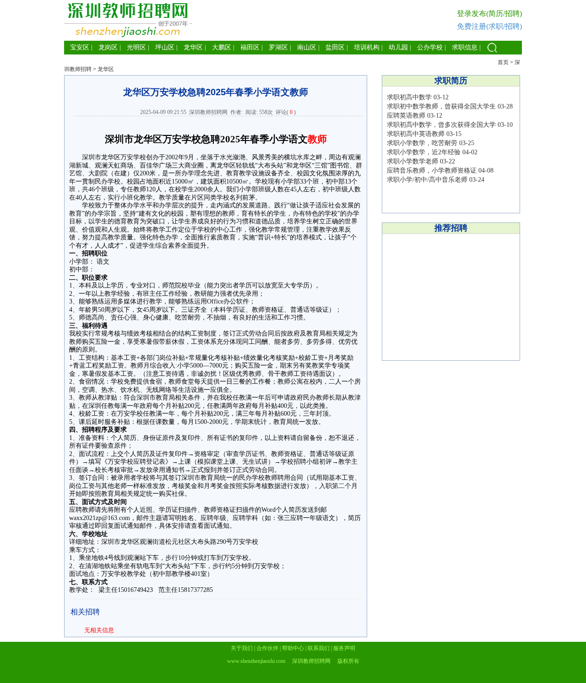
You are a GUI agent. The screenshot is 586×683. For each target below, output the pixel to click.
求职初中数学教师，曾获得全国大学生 (441, 106)
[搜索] (492, 52)
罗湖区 (278, 47)
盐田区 (335, 47)
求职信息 (464, 47)
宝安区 (79, 47)
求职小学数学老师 (412, 161)
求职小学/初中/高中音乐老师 (427, 179)
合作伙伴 (267, 648)
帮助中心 (293, 648)
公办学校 (430, 47)
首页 (503, 62)
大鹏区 (221, 47)
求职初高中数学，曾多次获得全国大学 (441, 124)
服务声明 (344, 648)
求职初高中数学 (409, 97)
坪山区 (164, 47)
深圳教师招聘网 (208, 112)
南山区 (306, 47)
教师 (317, 139)
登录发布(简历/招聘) (489, 13)
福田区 (250, 47)
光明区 (136, 47)
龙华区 (193, 47)
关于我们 (242, 648)
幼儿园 (398, 47)
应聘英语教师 (406, 115)
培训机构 (367, 47)
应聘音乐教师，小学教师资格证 (432, 170)
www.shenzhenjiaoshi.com (256, 661)
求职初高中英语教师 (416, 133)
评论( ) (286, 112)
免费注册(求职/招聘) (489, 26)
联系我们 (319, 648)
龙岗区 (108, 47)
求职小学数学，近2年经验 (424, 152)
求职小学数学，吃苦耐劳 (422, 143)
